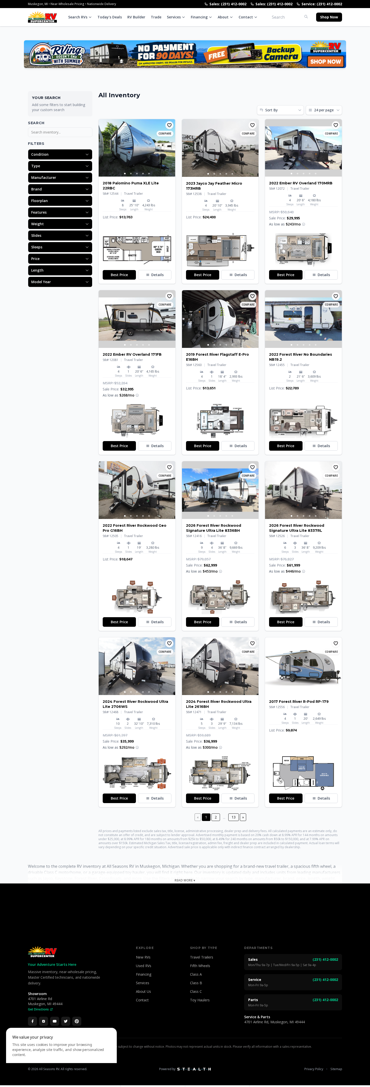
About (223, 17)
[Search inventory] (306, 17)
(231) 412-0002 (325, 959)
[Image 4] (143, 174)
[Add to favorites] (169, 125)
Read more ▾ (185, 880)
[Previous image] (103, 148)
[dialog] (61, 1054)
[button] (137, 250)
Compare (165, 133)
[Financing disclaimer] (303, 224)
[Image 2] (131, 174)
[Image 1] (125, 174)
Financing (199, 17)
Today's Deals (109, 17)
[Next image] (171, 148)
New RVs (143, 957)
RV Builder (136, 17)
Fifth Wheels (200, 965)
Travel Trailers (201, 957)
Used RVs (143, 965)
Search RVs (77, 17)
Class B (196, 982)
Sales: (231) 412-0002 (227, 4)
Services (174, 17)
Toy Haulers (200, 1000)
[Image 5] (149, 174)
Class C (196, 991)
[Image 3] (137, 174)
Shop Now (329, 17)
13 (234, 817)
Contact (246, 17)
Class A (196, 974)
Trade (156, 17)
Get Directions (38, 1009)
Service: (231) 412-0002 (322, 4)
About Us (143, 991)
